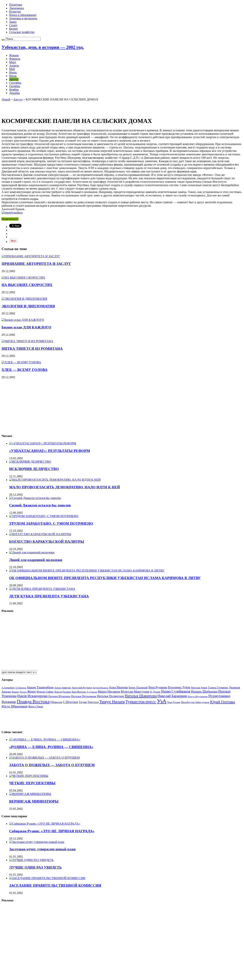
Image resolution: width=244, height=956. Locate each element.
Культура (15, 11)
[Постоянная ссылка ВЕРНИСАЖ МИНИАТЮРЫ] (30, 794)
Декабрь (14, 93)
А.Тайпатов (20, 688)
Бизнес (13, 28)
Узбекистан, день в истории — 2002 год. (43, 47)
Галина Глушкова (218, 687)
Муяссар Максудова (135, 691)
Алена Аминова (62, 687)
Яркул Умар (35, 706)
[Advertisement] (46, 107)
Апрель (14, 65)
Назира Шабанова (204, 691)
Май (12, 69)
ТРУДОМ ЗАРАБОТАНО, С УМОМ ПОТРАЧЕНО (51, 523)
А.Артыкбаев (8, 687)
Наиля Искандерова (32, 696)
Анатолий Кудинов (82, 687)
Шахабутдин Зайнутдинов (195, 702)
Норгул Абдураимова (198, 696)
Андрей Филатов (100, 688)
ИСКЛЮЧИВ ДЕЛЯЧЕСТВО (34, 469)
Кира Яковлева (79, 691)
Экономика (16, 8)
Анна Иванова (118, 687)
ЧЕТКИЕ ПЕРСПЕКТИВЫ (32, 783)
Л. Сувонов (92, 692)
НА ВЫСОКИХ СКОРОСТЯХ (27, 285)
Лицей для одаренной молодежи (35, 560)
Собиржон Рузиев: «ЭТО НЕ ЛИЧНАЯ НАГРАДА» (52, 831)
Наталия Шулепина (59, 696)
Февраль (14, 58)
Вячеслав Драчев (199, 687)
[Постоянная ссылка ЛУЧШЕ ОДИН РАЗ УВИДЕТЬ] (31, 860)
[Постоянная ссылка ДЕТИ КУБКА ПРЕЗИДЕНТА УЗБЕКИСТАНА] (42, 588)
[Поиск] (3, 39)
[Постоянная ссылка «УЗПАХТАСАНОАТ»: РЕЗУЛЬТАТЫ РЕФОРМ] (42, 443)
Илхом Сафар (45, 691)
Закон (13, 21)
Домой (6, 99)
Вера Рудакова (157, 687)
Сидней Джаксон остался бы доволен (40, 505)
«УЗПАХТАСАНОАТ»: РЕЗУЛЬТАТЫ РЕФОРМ (49, 451)
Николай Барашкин (172, 696)
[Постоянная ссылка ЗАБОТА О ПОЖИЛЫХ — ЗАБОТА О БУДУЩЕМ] (44, 757)
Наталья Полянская (110, 696)
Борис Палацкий (138, 687)
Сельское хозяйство (22, 32)
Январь (14, 55)
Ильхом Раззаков (62, 692)
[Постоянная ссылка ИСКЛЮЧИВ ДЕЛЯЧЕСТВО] (30, 461)
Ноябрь (14, 89)
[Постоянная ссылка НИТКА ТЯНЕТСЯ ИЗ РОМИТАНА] (27, 341)
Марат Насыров (109, 691)
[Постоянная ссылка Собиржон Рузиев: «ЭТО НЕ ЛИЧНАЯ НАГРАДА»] (44, 823)
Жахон (31, 691)
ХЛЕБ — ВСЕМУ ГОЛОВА (24, 370)
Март (12, 62)
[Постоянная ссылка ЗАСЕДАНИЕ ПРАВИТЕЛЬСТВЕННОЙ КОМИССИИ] (47, 878)
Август (13, 79)
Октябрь (14, 86)
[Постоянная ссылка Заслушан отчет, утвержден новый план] (36, 842)
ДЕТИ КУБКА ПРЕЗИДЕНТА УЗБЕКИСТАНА (49, 596)
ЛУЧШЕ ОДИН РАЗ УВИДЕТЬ (35, 867)
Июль (13, 75)
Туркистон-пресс (140, 701)
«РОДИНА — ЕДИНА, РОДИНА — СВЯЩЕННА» (51, 747)
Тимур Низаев (112, 701)
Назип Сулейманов (175, 691)
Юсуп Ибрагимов (14, 706)
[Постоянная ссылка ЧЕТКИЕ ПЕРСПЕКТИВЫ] (28, 775)
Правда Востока (33, 701)
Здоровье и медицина (23, 18)
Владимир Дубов (179, 687)
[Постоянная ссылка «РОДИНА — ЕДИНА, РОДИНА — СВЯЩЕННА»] (44, 739)
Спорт (13, 25)
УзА (161, 701)
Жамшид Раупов (19, 692)
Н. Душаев (155, 692)
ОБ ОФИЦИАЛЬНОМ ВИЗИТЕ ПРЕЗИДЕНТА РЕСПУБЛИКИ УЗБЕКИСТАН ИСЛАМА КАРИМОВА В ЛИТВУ (105, 578)
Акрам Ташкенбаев (40, 687)
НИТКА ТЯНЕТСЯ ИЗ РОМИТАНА (32, 349)
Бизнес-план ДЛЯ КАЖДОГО (26, 327)
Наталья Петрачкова (83, 696)
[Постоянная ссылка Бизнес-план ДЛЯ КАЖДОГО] (23, 319)
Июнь (13, 72)
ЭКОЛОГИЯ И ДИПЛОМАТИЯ (28, 306)
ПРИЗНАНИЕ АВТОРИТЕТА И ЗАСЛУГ (36, 264)
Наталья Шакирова (141, 696)
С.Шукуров (70, 702)
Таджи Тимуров (89, 702)
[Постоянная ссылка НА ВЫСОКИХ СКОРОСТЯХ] (23, 277)
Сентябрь (15, 82)
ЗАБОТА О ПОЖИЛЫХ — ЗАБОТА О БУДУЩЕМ (52, 765)
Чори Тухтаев (173, 702)
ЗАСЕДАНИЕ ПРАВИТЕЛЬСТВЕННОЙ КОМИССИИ (55, 885)
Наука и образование (22, 15)
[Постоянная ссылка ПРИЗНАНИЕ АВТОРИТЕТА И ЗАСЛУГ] (31, 256)
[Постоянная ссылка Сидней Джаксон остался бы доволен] (35, 498)
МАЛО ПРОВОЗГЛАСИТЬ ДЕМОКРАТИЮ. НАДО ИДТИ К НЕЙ (64, 487)
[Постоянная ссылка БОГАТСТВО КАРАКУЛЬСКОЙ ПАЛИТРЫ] (40, 534)
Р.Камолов (56, 702)
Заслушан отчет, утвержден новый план (42, 849)
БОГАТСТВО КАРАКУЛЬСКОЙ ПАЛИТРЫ (46, 542)
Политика (15, 4)
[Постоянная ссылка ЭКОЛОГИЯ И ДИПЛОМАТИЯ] (24, 298)
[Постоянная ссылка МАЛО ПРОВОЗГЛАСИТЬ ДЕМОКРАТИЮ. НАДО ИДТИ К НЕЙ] (55, 479)
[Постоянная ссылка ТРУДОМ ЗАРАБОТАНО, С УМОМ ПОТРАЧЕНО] (43, 516)
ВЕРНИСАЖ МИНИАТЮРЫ (34, 801)
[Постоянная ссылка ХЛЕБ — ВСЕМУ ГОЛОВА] (21, 362)
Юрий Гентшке (222, 702)
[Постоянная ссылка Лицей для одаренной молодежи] (32, 552)
